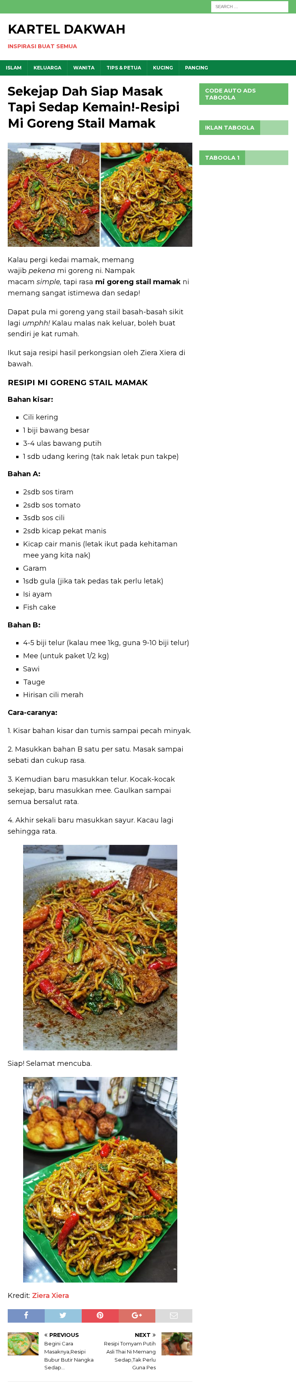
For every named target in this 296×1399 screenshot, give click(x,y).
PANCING (196, 68)
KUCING (163, 68)
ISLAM (14, 68)
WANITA (83, 68)
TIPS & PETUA (123, 68)
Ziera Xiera (50, 1295)
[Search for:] (249, 6)
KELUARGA (47, 68)
